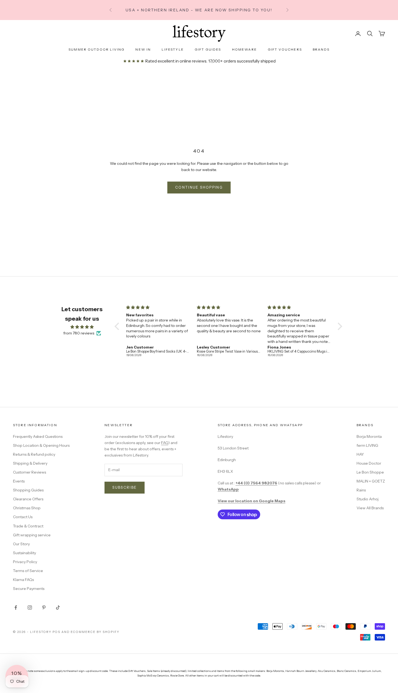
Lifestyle (173, 49)
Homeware (244, 49)
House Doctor (369, 463)
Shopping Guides (28, 490)
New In (143, 49)
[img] (82, 327)
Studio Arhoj (368, 499)
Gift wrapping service (32, 535)
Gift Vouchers (285, 49)
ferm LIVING (367, 445)
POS (56, 632)
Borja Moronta (369, 436)
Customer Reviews (29, 472)
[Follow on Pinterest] (44, 607)
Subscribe (124, 487)
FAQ (164, 442)
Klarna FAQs (23, 579)
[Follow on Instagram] (29, 607)
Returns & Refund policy (34, 454)
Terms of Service (28, 570)
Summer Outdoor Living (96, 49)
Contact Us (22, 516)
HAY (360, 454)
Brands (321, 49)
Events (19, 481)
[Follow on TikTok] (58, 607)
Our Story (21, 543)
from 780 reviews (78, 333)
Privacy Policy (25, 561)
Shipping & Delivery (30, 463)
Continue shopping (199, 187)
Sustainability (24, 552)
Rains (361, 490)
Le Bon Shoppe (370, 472)
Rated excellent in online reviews (175, 61)
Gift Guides (208, 49)
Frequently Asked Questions (38, 436)
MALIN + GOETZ (371, 481)
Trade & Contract (28, 526)
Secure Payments (28, 588)
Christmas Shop (27, 507)
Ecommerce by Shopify (95, 632)
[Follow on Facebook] (15, 607)
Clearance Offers (28, 499)
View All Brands (370, 507)
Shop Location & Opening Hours (41, 445)
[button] (118, 326)
